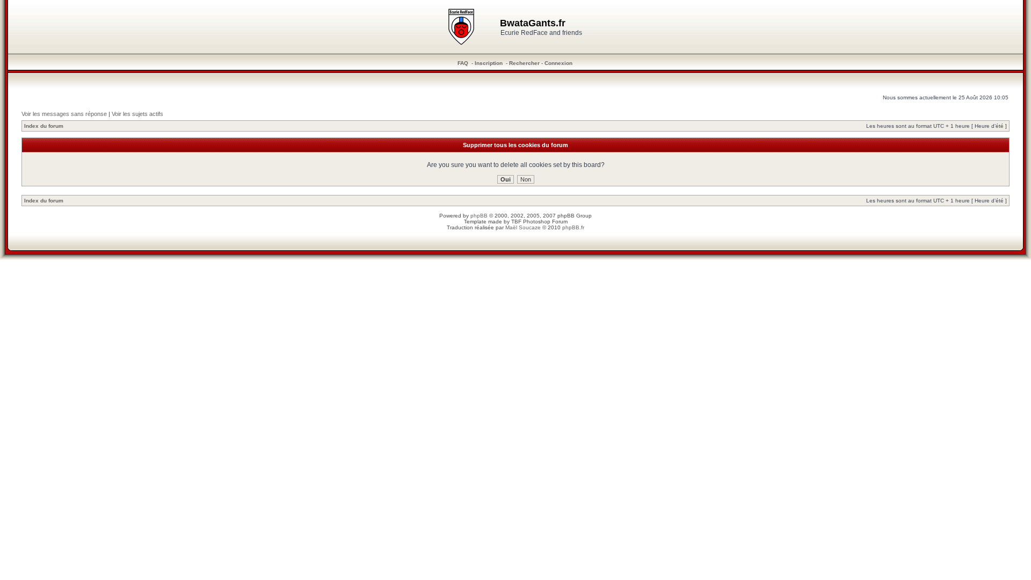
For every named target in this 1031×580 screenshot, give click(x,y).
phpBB (479, 216)
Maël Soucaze (523, 227)
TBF (516, 221)
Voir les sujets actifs (137, 114)
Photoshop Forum (545, 221)
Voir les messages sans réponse (64, 114)
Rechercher (524, 63)
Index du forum (43, 126)
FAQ (463, 63)
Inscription (489, 63)
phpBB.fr (573, 227)
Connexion (558, 63)
